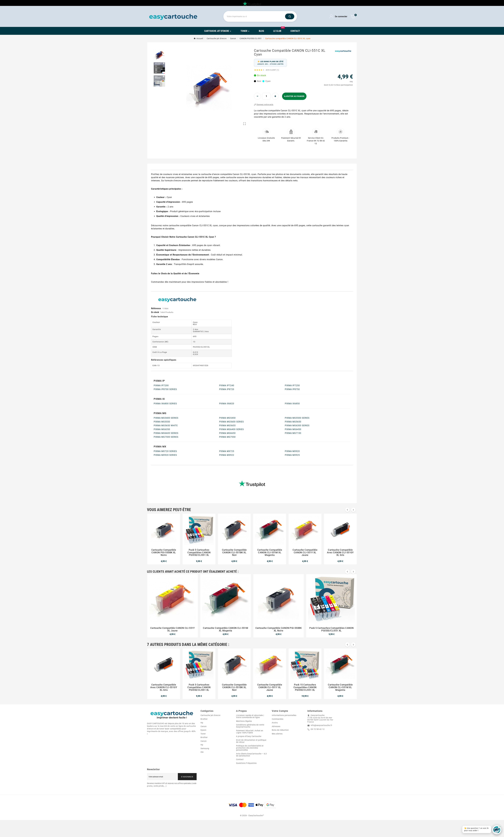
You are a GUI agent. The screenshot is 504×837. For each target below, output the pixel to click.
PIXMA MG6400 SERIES (231, 429)
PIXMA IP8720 (226, 389)
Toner (203, 734)
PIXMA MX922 (226, 455)
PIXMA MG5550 (162, 421)
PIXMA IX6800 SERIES (165, 403)
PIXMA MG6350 (162, 429)
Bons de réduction (280, 730)
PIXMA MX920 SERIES (165, 455)
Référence (156, 308)
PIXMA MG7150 (293, 433)
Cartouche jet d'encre (210, 715)
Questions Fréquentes (246, 763)
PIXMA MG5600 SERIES (231, 421)
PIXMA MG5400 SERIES (166, 418)
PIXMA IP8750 (292, 389)
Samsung (205, 748)
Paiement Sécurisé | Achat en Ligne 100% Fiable (249, 731)
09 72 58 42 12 (318, 729)
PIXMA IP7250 (292, 385)
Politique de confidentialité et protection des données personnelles (250, 748)
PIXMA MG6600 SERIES (166, 433)
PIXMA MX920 (292, 451)
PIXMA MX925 (292, 455)
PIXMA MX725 (226, 451)
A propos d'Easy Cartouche (248, 736)
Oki (202, 752)
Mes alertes (277, 734)
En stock (155, 312)
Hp (202, 723)
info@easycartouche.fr (321, 725)
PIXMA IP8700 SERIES (165, 389)
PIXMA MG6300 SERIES (297, 425)
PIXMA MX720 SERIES (165, 451)
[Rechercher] (289, 16)
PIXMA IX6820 (226, 403)
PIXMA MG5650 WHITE (166, 425)
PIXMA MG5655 (227, 425)
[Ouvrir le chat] (496, 829)
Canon (204, 726)
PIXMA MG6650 (227, 433)
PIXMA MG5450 (227, 418)
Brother (204, 719)
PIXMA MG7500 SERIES (166, 437)
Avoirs (275, 723)
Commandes (277, 719)
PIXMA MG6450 (293, 429)
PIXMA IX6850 (292, 403)
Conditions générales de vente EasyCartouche (250, 726)
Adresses (276, 726)
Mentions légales (244, 721)
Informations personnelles (284, 715)
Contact (240, 759)
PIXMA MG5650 (293, 421)
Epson (203, 730)
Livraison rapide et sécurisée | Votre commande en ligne (250, 716)
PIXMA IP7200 (161, 385)
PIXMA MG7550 (227, 437)
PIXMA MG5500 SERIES (297, 418)
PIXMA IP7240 (226, 385)
